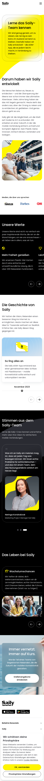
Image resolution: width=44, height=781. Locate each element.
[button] (18, 530)
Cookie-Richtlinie (31, 760)
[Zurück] (31, 284)
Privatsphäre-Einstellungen (22, 774)
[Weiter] (39, 284)
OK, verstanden (22, 767)
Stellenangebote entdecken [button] (22, 678)
